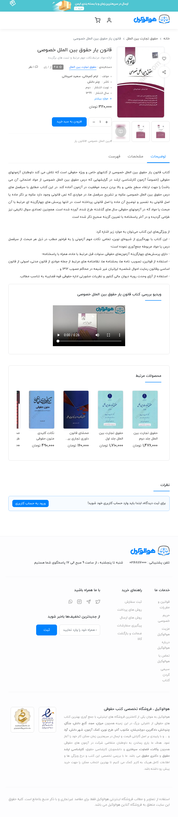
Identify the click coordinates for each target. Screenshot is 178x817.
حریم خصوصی (164, 618)
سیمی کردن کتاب (165, 675)
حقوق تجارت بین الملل (142, 38)
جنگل (68, 723)
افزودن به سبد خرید (69, 122)
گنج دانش (80, 723)
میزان (99, 723)
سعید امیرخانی (71, 76)
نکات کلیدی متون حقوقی (45, 436)
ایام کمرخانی (90, 76)
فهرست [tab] (114, 156)
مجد (91, 723)
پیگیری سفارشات (129, 625)
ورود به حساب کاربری (30, 503)
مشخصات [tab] (135, 156)
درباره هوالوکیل (163, 645)
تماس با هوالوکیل (163, 659)
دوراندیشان (138, 730)
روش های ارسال (131, 617)
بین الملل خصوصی (99, 141)
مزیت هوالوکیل (163, 632)
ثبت (47, 629)
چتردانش (164, 730)
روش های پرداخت (129, 610)
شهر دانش (76, 730)
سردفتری (131, 749)
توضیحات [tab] (158, 156)
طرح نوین (107, 730)
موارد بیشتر (101, 99)
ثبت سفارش (133, 602)
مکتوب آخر (122, 730)
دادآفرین (151, 730)
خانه (166, 38)
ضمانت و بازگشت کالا (130, 636)
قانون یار (79, 141)
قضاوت (144, 749)
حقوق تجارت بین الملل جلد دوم (146, 436)
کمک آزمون (92, 730)
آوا (66, 730)
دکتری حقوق (150, 756)
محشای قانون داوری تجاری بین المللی (77, 436)
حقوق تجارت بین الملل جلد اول (111, 436)
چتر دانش (93, 82)
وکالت (155, 749)
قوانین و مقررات (164, 605)
